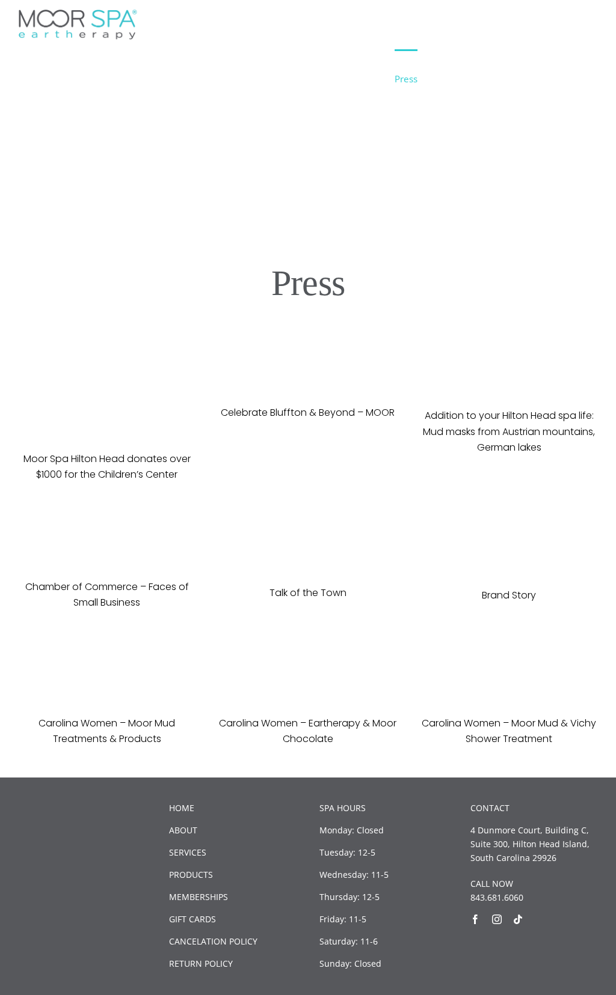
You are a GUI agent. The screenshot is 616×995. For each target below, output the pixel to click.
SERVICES (187, 852)
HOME (181, 808)
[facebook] (475, 919)
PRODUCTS (191, 874)
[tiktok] (518, 919)
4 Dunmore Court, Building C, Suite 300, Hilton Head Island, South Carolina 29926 (530, 843)
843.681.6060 (496, 897)
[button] (578, 78)
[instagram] (497, 919)
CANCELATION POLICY (213, 941)
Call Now (530, 20)
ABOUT (183, 830)
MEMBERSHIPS (198, 896)
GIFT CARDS (192, 919)
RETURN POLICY (201, 963)
